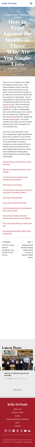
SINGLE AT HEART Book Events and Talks (16, 374)
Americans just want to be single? (15, 203)
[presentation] (17, 359)
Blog (17, 423)
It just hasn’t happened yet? (12, 198)
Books (17, 416)
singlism (17, 17)
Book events (24, 378)
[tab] (14, 389)
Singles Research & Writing (17, 419)
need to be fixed (8, 104)
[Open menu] (31, 3)
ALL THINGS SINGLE (11, 15)
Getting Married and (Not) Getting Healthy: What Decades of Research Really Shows (27, 249)
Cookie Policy (28, 442)
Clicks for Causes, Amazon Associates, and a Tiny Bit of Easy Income (8, 248)
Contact (17, 426)
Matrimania (25, 15)
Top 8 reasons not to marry (12, 185)
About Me (17, 409)
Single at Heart (17, 412)
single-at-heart (14, 119)
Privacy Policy (19, 442)
